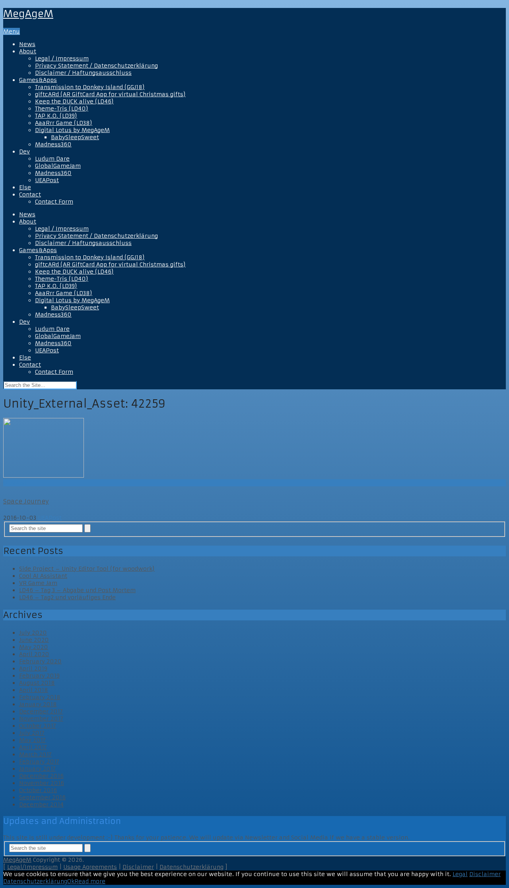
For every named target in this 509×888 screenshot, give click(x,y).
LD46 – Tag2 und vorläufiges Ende (67, 597)
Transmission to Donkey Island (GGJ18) (90, 87)
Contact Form (54, 201)
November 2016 (41, 783)
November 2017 (41, 718)
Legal (460, 874)
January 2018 (38, 704)
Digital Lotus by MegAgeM (72, 130)
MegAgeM (28, 14)
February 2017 (39, 761)
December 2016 (41, 775)
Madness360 (53, 144)
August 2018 (37, 682)
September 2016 (42, 797)
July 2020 (33, 632)
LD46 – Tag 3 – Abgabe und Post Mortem (77, 590)
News (27, 44)
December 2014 (41, 804)
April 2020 (34, 654)
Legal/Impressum (32, 867)
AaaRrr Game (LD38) (63, 122)
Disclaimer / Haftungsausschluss (83, 72)
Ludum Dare (52, 158)
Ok (70, 881)
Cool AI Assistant (43, 575)
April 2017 (33, 747)
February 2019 (39, 675)
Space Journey (26, 501)
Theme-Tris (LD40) (61, 108)
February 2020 (40, 661)
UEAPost (47, 180)
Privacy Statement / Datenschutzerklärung (96, 65)
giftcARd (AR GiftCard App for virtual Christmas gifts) (110, 94)
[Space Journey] (254, 448)
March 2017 (35, 754)
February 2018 (39, 697)
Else (25, 187)
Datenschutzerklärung (191, 867)
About (27, 51)
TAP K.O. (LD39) (56, 115)
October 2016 (38, 790)
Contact (30, 194)
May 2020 (33, 647)
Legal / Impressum (62, 58)
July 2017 (32, 732)
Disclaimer (138, 867)
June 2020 (34, 639)
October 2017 (37, 725)
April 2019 (33, 668)
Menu (11, 31)
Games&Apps (38, 80)
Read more (89, 881)
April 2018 (33, 690)
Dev (24, 151)
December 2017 (41, 711)
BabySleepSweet (75, 137)
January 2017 (37, 768)
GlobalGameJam (58, 165)
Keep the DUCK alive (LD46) (74, 101)
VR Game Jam (38, 583)
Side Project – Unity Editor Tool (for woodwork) (87, 568)
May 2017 (32, 740)
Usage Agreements (90, 867)
